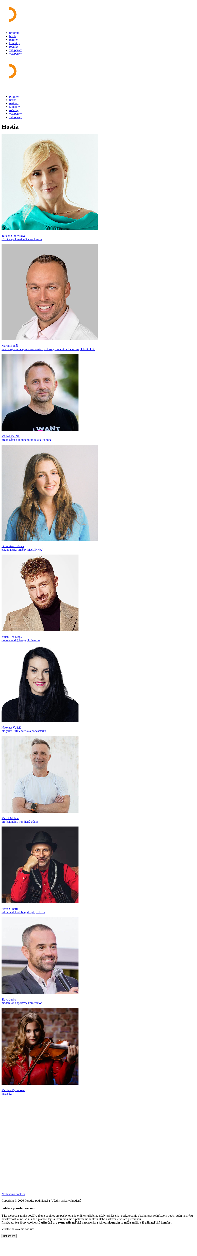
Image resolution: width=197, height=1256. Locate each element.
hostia (12, 36)
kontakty (14, 43)
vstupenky (15, 50)
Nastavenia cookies (13, 1194)
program (14, 32)
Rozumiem (9, 1235)
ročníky (13, 46)
